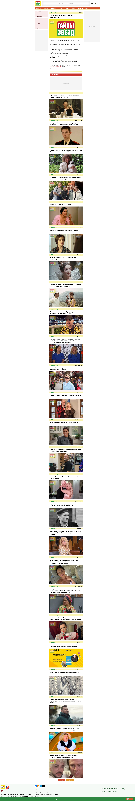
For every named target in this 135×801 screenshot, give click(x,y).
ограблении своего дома (55, 66)
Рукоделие (80, 8)
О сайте (93, 2)
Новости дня (54, 642)
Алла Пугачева (55, 12)
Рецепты (46, 8)
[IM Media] (7, 787)
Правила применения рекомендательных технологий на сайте (113, 788)
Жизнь (73, 8)
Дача (86, 8)
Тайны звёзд (38, 3)
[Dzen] (43, 786)
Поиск (92, 5)
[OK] (38, 786)
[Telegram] (41, 786)
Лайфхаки (38, 8)
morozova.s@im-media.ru (90, 788)
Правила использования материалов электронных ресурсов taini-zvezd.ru (115, 789)
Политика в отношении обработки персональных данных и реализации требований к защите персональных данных (116, 786)
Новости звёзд (55, 93)
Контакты (93, 3)
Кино (61, 8)
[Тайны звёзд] (50, 12)
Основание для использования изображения (109, 791)
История (67, 8)
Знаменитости (53, 8)
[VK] (36, 786)
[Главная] (3, 787)
